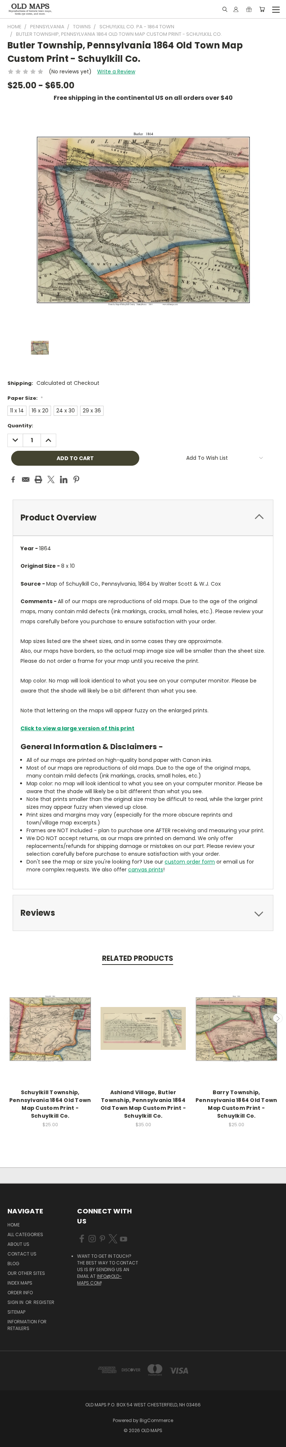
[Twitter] (51, 479)
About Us (18, 1244)
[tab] (143, 518)
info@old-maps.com (99, 1279)
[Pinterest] (76, 479)
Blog (13, 1263)
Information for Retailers (27, 1325)
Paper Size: (25, 398)
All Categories (25, 1234)
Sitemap (16, 1312)
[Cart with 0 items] (262, 9)
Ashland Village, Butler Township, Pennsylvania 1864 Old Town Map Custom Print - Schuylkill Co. (143, 1104)
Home (13, 1225)
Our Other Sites (26, 1273)
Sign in (16, 1302)
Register (44, 1302)
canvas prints (145, 869)
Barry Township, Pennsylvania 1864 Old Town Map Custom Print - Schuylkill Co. (236, 1104)
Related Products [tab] (137, 958)
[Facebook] (13, 479)
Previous (8, 1018)
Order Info (20, 1292)
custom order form (190, 861)
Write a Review (116, 71)
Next (278, 1018)
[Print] (38, 479)
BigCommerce (156, 1420)
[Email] (25, 479)
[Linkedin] (63, 479)
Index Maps (19, 1283)
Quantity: (20, 425)
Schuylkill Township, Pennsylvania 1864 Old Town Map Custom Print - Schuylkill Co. (50, 1104)
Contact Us (21, 1254)
